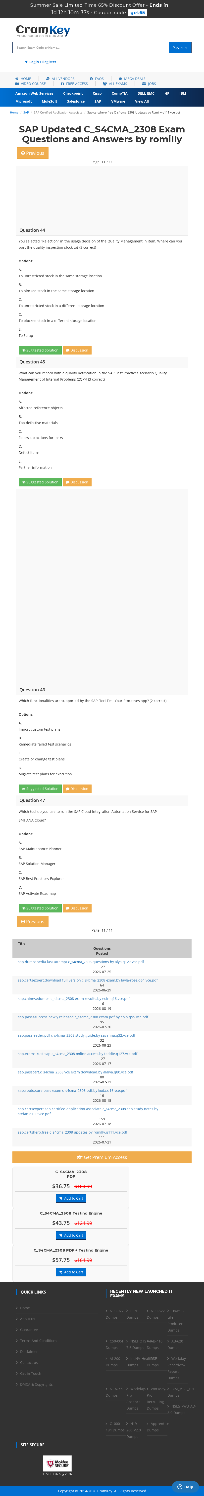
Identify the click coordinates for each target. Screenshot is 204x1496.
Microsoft (23, 101)
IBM (182, 93)
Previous (34, 153)
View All (142, 101)
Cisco (97, 93)
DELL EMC (146, 93)
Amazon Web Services (34, 93)
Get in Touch (30, 1373)
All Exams (117, 83)
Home (25, 78)
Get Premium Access (105, 1157)
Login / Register (42, 61)
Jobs (151, 83)
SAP (98, 101)
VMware (118, 101)
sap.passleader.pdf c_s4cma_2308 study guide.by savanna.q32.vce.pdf (76, 1035)
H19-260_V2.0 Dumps (133, 1430)
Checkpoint (73, 93)
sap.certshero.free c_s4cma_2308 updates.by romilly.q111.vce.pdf (72, 1132)
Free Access (76, 83)
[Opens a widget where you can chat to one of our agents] (185, 1487)
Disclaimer (29, 1351)
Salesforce (76, 101)
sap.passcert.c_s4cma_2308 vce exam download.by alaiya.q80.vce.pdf (75, 1072)
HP (166, 93)
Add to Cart (72, 1198)
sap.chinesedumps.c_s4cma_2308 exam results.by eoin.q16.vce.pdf (74, 998)
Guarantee (29, 1329)
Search (180, 47)
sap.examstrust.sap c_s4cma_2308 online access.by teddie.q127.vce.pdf (77, 1053)
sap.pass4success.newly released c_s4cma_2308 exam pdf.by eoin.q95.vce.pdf (83, 1017)
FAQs (99, 78)
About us (27, 1318)
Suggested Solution (41, 350)
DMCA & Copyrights (36, 1384)
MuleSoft (49, 101)
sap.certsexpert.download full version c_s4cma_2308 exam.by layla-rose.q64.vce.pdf (88, 980)
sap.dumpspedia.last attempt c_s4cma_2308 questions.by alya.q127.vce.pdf (81, 961)
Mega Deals (134, 78)
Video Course (33, 83)
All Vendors (63, 78)
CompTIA (120, 93)
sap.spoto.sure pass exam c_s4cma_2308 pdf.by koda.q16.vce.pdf (72, 1090)
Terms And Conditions (38, 1340)
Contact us (29, 1362)
